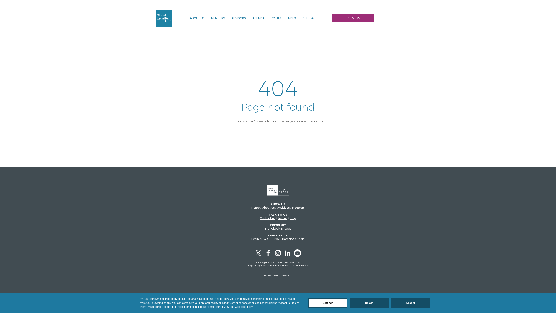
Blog (293, 218)
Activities (283, 207)
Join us (282, 218)
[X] (258, 253)
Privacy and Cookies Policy (236, 306)
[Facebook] (268, 253)
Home (255, 207)
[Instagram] (278, 253)
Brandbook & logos (278, 228)
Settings (328, 303)
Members (298, 207)
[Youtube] (297, 253)
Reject (369, 303)
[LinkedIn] (287, 253)
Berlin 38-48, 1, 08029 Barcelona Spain (277, 239)
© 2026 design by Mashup (278, 275)
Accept (410, 303)
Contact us (267, 218)
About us (268, 207)
